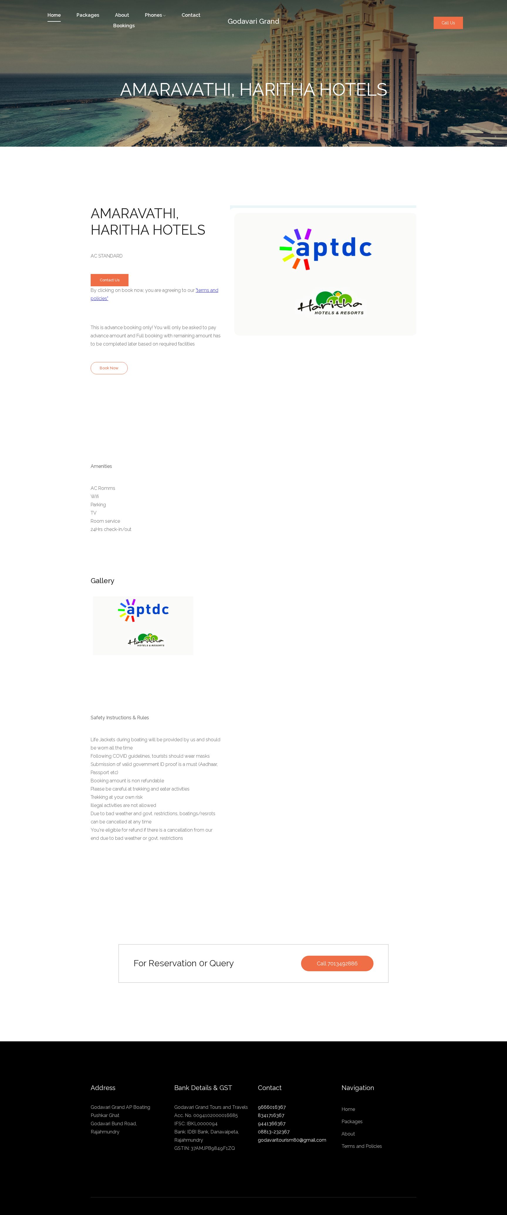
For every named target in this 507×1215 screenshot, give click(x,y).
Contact (191, 15)
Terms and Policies (362, 1146)
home (54, 15)
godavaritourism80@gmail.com (292, 1140)
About (122, 15)
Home (348, 1109)
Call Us (448, 23)
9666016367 (272, 1107)
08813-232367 (274, 1132)
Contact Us (109, 280)
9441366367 (271, 1123)
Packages (88, 15)
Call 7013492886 (337, 963)
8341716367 (271, 1115)
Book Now (109, 368)
